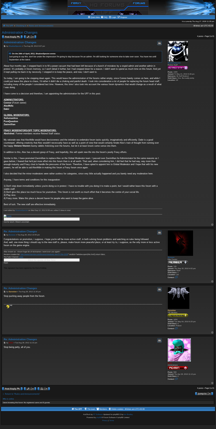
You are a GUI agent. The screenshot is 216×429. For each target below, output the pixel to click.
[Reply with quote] (159, 43)
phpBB (99, 417)
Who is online (8, 399)
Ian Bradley (128, 414)
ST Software (98, 414)
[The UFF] (108, 7)
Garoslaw (172, 310)
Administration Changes (19, 32)
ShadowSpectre (174, 63)
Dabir (170, 363)
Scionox (171, 257)
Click (21, 257)
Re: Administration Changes (20, 231)
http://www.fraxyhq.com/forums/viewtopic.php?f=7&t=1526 (44, 254)
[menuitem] (104, 17)
